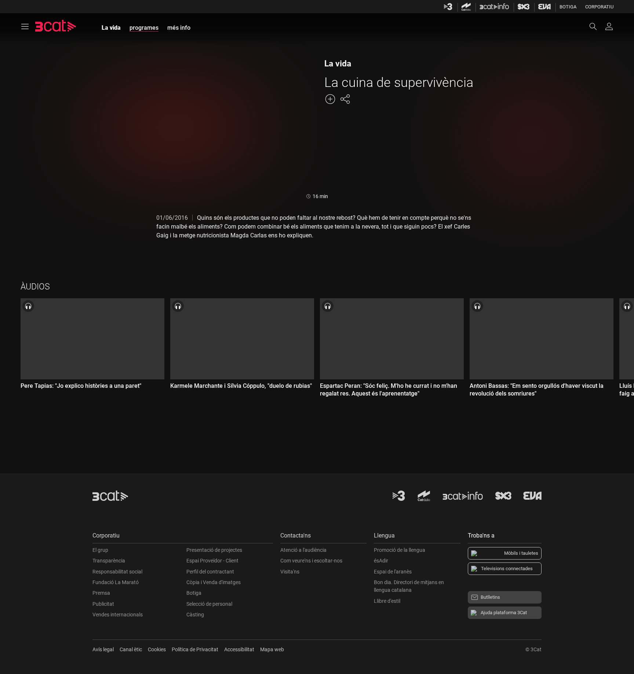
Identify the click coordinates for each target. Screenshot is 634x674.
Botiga (568, 7)
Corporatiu (599, 7)
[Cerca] (597, 26)
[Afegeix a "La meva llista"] (330, 99)
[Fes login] (609, 26)
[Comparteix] (345, 99)
